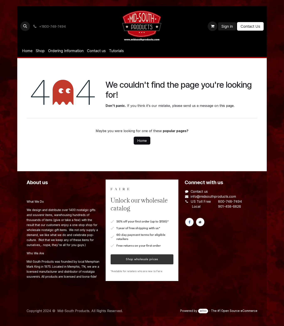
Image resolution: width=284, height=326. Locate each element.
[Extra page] (200, 222)
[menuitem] (27, 50)
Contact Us (250, 26)
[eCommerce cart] (212, 26)
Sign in (227, 26)
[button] (25, 26)
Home (142, 141)
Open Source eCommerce (239, 310)
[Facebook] (189, 222)
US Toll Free (201, 201)
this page (227, 106)
